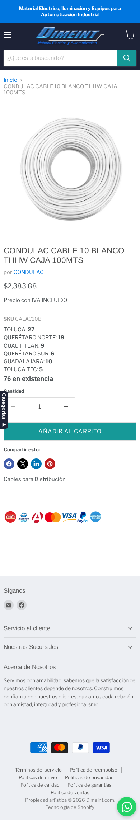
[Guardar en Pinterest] (50, 463)
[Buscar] (126, 58)
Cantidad (14, 391)
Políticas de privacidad (89, 777)
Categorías (4, 406)
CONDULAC (28, 272)
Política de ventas (70, 792)
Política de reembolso (93, 770)
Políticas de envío (38, 777)
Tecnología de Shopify (70, 807)
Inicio (10, 80)
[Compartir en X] (22, 463)
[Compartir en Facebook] (9, 463)
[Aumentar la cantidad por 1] (66, 406)
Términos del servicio (38, 770)
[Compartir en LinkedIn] (36, 463)
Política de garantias (89, 785)
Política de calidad (40, 785)
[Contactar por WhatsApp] (126, 806)
